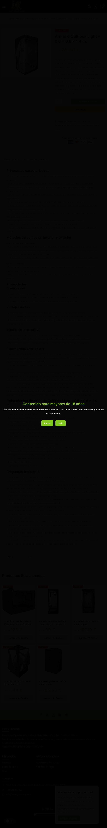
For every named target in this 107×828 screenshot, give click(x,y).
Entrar (47, 423)
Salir (60, 423)
